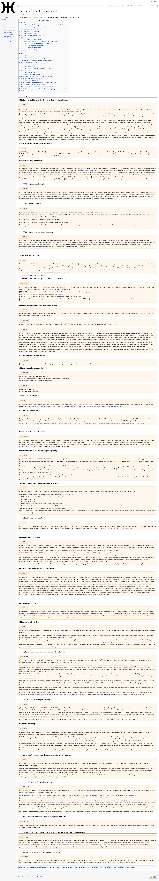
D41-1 (25, 360)
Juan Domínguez (99, 795)
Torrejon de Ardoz (109, 710)
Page (18, 6)
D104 (24, 573)
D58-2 (25, 436)
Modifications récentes (8, 21)
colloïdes (21, 227)
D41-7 (25, 321)
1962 (67, 867)
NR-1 (24, 728)
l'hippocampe (59, 694)
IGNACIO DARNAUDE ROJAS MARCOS (31, 553)
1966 (80, 867)
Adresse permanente (9, 36)
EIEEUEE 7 (44, 708)
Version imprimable (8, 34)
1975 (102, 867)
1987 (115, 867)
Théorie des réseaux (45, 244)
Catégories (22, 867)
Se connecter (154, 1)
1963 (71, 867)
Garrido (29, 503)
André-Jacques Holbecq (63, 840)
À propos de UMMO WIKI (36, 876)
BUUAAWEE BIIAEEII (92, 860)
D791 (24, 760)
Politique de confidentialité (23, 876)
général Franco (32, 444)
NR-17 (25, 837)
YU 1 (38, 335)
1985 (110, 867)
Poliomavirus (88, 170)
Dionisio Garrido (41, 795)
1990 (123, 867)
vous (79, 344)
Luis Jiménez (132, 795)
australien (63, 296)
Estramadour (139, 122)
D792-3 (25, 787)
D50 (24, 330)
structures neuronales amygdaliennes (108, 692)
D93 (24, 522)
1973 (97, 867)
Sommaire (5, 17)
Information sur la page (8, 38)
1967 (84, 867)
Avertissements (46, 876)
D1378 (25, 189)
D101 (24, 542)
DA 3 (44, 324)
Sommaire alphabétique (34, 867)
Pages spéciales (8, 32)
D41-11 (25, 415)
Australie (143, 335)
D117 (24, 704)
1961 (63, 867)
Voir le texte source (113, 6)
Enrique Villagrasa (114, 406)
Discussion (24, 6)
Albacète (104, 135)
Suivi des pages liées (9, 30)
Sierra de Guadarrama (50, 710)
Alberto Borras (23, 795)
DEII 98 (109, 324)
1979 (106, 867)
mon (40, 611)
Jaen (79, 114)
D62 (24, 455)
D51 (24, 400)
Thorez (101, 122)
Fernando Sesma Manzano (70, 264)
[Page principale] (8, 7)
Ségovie (119, 710)
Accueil (4, 19)
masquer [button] (46, 20)
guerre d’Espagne (43, 129)
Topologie (33, 244)
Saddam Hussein (35, 825)
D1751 (25, 821)
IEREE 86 (75, 333)
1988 (119, 867)
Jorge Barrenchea (53, 802)
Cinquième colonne (118, 127)
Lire (106, 6)
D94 (24, 148)
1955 (58, 867)
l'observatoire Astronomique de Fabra (53, 214)
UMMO (59, 299)
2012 (132, 867)
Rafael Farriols (49, 550)
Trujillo (59, 444)
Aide (3, 24)
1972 (93, 867)
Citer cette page (8, 41)
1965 (76, 867)
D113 (24, 627)
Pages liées (6, 29)
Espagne (30, 14)
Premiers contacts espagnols (35, 275)
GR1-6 (25, 856)
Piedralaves (59, 630)
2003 (128, 867)
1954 (54, 867)
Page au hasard (6, 22)
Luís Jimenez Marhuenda (72, 737)
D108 (24, 105)
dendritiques (38, 694)
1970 (89, 867)
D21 (24, 208)
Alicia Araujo (128, 719)
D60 (24, 488)
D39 (24, 386)
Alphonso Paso (91, 406)
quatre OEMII (144, 444)
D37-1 (25, 283)
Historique (121, 6)
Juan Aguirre (32, 795)
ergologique (130, 579)
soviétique (67, 292)
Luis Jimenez (63, 802)
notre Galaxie (41, 406)
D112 (24, 608)
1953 (50, 867)
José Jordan (69, 795)
